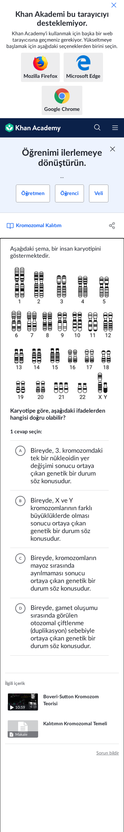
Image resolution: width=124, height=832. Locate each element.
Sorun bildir (107, 753)
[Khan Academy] (30, 127)
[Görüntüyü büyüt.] (62, 334)
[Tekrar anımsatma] (114, 5)
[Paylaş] (112, 225)
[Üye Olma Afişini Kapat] (112, 149)
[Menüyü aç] (115, 128)
